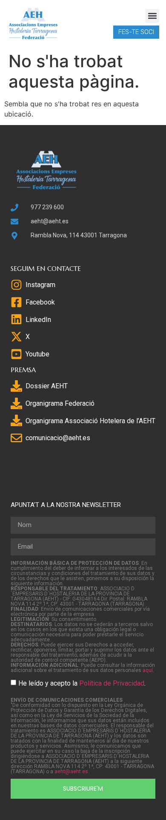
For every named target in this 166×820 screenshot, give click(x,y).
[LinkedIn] (16, 319)
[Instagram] (16, 284)
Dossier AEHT (47, 386)
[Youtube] (16, 354)
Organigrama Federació (60, 403)
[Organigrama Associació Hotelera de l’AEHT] (16, 420)
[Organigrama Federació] (16, 403)
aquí (148, 670)
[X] (16, 336)
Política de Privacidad (111, 683)
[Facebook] (16, 302)
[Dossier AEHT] (16, 386)
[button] (152, 16)
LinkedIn (38, 320)
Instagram (40, 285)
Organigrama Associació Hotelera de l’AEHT (90, 421)
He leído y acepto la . (82, 683)
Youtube (37, 354)
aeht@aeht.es (71, 771)
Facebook (40, 302)
